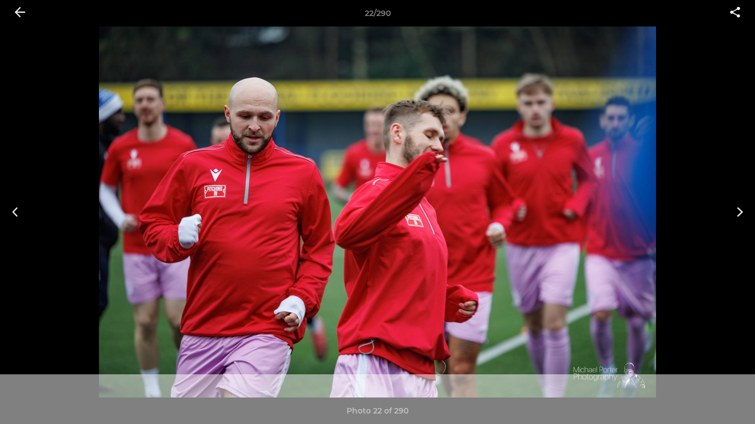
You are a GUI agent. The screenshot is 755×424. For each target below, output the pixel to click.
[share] (735, 13)
